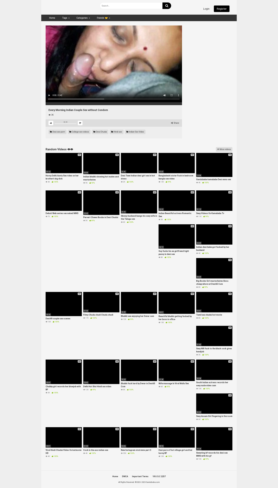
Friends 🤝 (102, 18)
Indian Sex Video (136, 132)
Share (176, 123)
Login (206, 8)
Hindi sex (117, 132)
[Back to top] (268, 479)
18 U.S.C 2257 (159, 476)
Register (222, 8)
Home (52, 18)
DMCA (125, 476)
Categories (82, 18)
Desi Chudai (101, 132)
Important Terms (140, 476)
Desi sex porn (58, 132)
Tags (64, 18)
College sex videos (80, 132)
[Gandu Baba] (59, 6)
